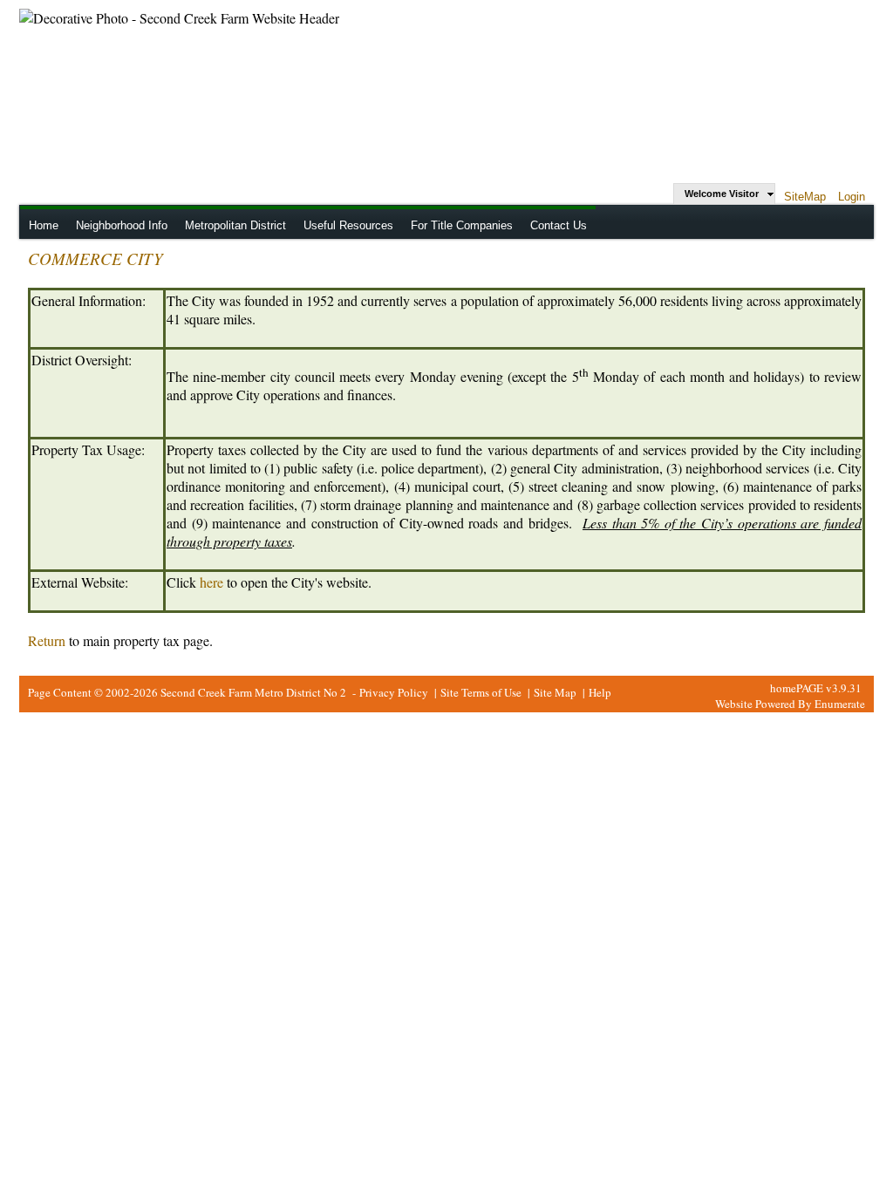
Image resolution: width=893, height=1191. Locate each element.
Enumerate (840, 703)
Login (851, 196)
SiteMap (805, 196)
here (211, 582)
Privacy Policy (393, 692)
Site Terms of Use (480, 692)
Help (600, 692)
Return (46, 640)
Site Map (555, 692)
